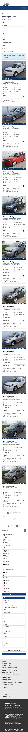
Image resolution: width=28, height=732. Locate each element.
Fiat (7, 556)
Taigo (5, 636)
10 (19, 525)
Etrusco (8, 553)
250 (19, 512)
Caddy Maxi (6, 600)
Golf (5, 609)
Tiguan (5, 641)
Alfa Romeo (9, 534)
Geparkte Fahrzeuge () (14, 650)
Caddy (5, 597)
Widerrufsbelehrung (9, 707)
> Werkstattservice (6, 694)
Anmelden (7, 703)
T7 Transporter (7, 634)
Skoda (7, 586)
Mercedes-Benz (9, 569)
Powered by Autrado (19, 730)
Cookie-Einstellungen (10, 708)
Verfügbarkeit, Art (6, 19)
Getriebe (4, 31)
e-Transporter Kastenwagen (10, 607)
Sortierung (4, 48)
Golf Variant (7, 612)
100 (16, 512)
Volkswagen (9, 594)
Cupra (7, 548)
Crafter (5, 602)
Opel (7, 577)
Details (18, 96)
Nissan (7, 575)
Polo (5, 619)
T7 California (7, 629)
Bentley (8, 540)
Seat (7, 583)
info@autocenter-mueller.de (13, 674)
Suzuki (7, 588)
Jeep (7, 564)
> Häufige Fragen (6, 696)
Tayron (5, 638)
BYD (7, 542)
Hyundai (8, 561)
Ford (7, 559)
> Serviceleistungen (6, 692)
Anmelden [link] (14, 653)
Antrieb (4, 36)
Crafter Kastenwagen (9, 605)
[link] (23, 96)
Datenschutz (18, 707)
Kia (7, 567)
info (3, 13)
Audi (7, 537)
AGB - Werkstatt (16, 705)
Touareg (6, 643)
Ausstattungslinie (6, 42)
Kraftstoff (4, 25)
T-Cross (6, 622)
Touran (5, 646)
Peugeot (8, 580)
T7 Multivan (7, 631)
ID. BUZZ (6, 614)
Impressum (13, 703)
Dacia (7, 550)
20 (10, 512)
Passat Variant (7, 617)
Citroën (8, 545)
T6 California (7, 626)
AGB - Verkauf (8, 705)
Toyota (7, 591)
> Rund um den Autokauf (8, 690)
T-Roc (5, 624)
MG (7, 572)
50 (13, 512)
